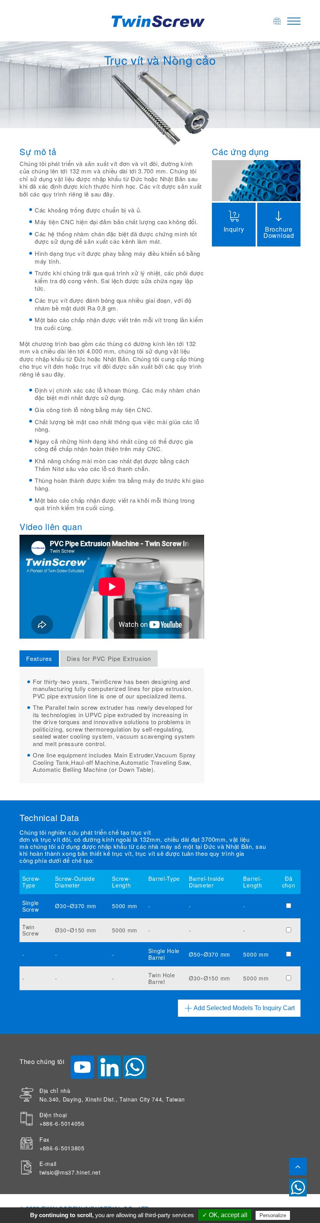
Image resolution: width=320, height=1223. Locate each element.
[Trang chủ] (160, 20)
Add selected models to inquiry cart (244, 1008)
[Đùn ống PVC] (256, 180)
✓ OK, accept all (224, 1215)
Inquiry (234, 229)
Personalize (273, 1215)
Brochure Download (278, 232)
